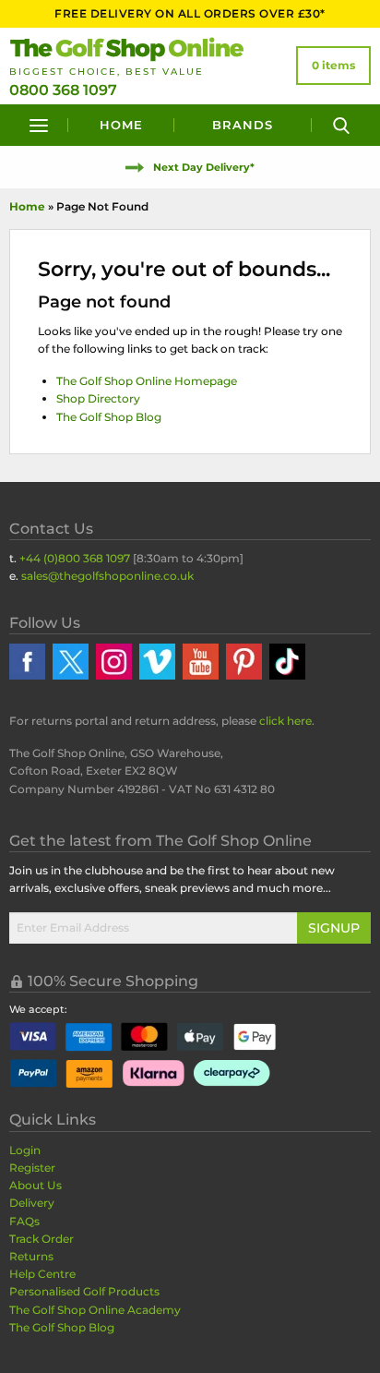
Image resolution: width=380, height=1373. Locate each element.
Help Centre (42, 1274)
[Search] (341, 125)
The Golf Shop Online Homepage (146, 381)
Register (32, 1167)
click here (285, 721)
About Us (35, 1185)
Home (121, 124)
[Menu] (38, 125)
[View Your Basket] (333, 65)
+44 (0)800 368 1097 (74, 558)
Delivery (31, 1203)
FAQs (24, 1221)
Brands (242, 124)
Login (25, 1150)
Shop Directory (98, 398)
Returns (31, 1256)
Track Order (41, 1239)
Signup (334, 928)
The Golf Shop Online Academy (95, 1310)
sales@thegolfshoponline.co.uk (107, 576)
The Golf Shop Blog (108, 417)
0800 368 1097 (63, 90)
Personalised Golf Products (84, 1291)
